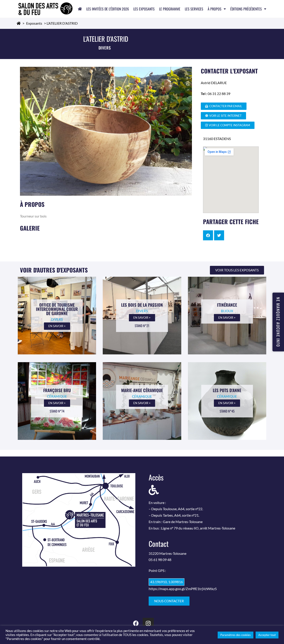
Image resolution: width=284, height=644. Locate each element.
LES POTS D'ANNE (227, 390)
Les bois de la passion (142, 305)
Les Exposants (144, 9)
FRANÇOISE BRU (57, 390)
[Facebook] (136, 623)
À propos (214, 9)
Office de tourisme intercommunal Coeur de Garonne (57, 309)
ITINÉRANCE (227, 305)
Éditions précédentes (246, 9)
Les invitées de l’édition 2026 (107, 9)
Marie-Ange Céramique (142, 390)
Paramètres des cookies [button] (235, 635)
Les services (194, 9)
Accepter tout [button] (267, 635)
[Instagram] (148, 623)
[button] (208, 235)
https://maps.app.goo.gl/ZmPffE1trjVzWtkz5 (183, 589)
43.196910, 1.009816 (166, 582)
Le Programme (169, 9)
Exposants (34, 23)
